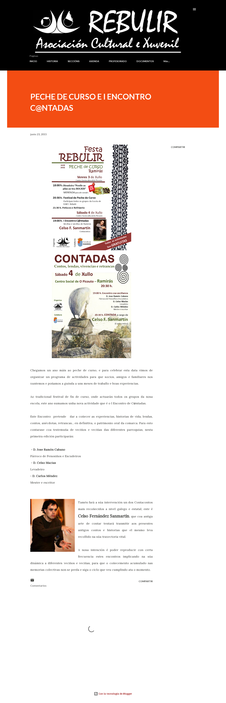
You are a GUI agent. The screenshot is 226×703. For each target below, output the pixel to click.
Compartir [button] (178, 147)
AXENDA (94, 61)
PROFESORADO (118, 61)
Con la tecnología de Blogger (115, 693)
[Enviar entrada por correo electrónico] (32, 581)
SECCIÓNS (73, 61)
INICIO (33, 61)
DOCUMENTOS (145, 61)
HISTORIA (52, 61)
